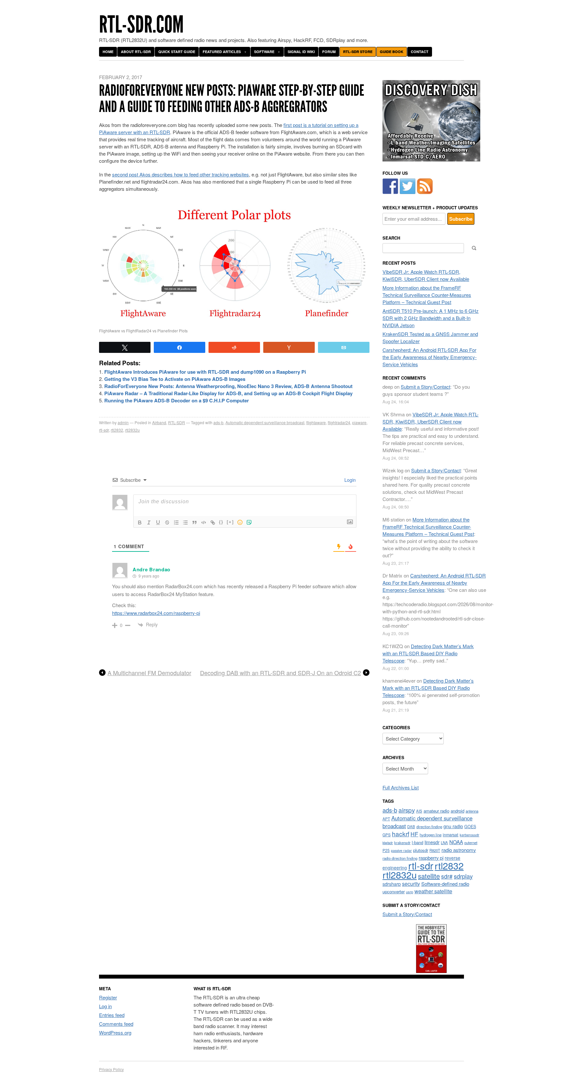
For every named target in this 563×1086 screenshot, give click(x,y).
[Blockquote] (194, 522)
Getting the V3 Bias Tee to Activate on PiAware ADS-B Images (174, 379)
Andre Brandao (151, 569)
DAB (411, 826)
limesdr (432, 842)
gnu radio (453, 826)
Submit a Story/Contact (425, 386)
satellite (429, 876)
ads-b (218, 422)
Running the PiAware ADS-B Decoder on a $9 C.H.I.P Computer (176, 400)
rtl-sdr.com (141, 24)
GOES (470, 826)
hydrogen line (430, 834)
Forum (329, 51)
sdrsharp (392, 883)
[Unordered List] (185, 522)
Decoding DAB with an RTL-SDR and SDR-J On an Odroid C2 (280, 672)
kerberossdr (469, 834)
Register (108, 997)
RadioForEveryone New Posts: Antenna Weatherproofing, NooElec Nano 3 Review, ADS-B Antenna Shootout (228, 386)
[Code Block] (203, 522)
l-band (417, 842)
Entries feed (111, 1014)
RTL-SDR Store (357, 51)
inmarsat (450, 835)
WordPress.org (115, 1032)
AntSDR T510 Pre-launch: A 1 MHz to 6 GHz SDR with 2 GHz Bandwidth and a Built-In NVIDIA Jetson (431, 317)
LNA (444, 842)
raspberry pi (431, 857)
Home (108, 51)
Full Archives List (401, 787)
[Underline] (158, 522)
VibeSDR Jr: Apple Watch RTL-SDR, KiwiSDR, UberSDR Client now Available (426, 275)
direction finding (429, 826)
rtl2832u (132, 430)
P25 (386, 850)
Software (264, 51)
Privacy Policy (111, 1069)
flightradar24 (339, 422)
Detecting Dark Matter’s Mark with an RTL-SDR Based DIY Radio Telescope (428, 653)
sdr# (447, 876)
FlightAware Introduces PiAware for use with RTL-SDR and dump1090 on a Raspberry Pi (205, 371)
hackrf (400, 833)
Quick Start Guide (176, 51)
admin (123, 422)
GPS (387, 834)
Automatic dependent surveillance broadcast (264, 422)
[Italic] (148, 522)
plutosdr (420, 850)
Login (349, 480)
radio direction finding (400, 858)
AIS (419, 811)
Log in (105, 1006)
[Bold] (139, 522)
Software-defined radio (445, 883)
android (457, 811)
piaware (359, 422)
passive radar (401, 850)
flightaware (316, 422)
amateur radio (436, 811)
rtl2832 (117, 430)
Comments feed (116, 1023)
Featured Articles (222, 51)
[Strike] (167, 522)
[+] (230, 522)
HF (414, 834)
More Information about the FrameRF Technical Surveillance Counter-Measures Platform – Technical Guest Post (427, 294)
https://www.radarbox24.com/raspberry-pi (156, 612)
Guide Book (391, 51)
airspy (406, 809)
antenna (472, 811)
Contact (419, 51)
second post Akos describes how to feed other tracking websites (180, 174)
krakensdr (402, 842)
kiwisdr (388, 842)
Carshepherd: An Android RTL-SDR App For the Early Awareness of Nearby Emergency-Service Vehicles (430, 357)
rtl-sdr (104, 430)
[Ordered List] (176, 522)
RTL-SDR (176, 422)
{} (221, 522)
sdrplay (463, 876)
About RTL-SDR (136, 51)
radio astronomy (458, 849)
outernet (470, 842)
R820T (434, 850)
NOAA (456, 841)
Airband (159, 422)
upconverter (394, 891)
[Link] (212, 522)
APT (386, 818)
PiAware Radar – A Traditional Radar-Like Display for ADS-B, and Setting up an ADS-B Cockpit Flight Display (228, 393)
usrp (409, 891)
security (411, 883)
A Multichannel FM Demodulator (149, 672)
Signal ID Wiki (301, 51)
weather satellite (433, 891)
